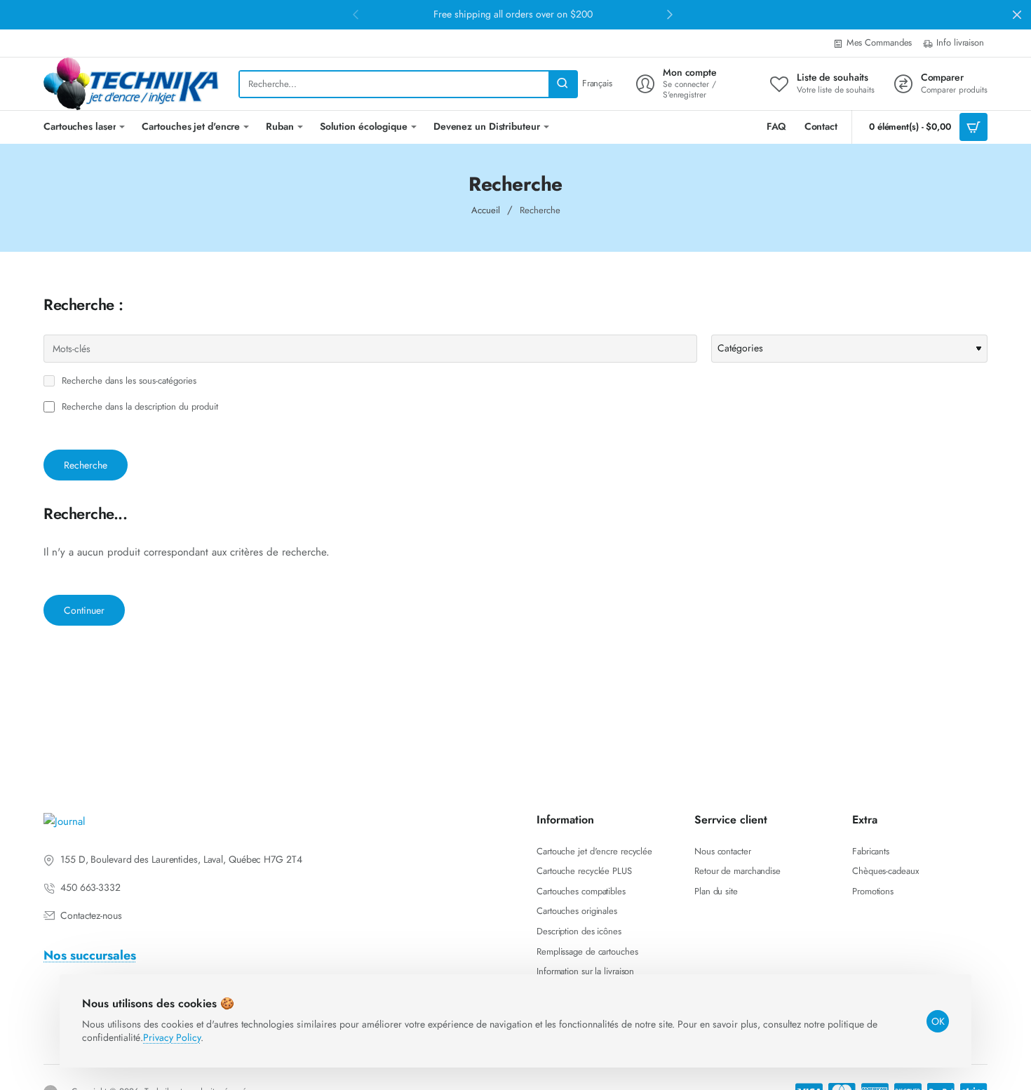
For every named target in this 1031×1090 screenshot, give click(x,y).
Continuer (84, 610)
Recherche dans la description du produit (138, 407)
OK (938, 1021)
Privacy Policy (172, 1037)
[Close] (1017, 14)
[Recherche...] (562, 84)
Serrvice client (730, 820)
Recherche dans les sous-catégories (127, 381)
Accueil (485, 210)
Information (565, 820)
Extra (864, 820)
